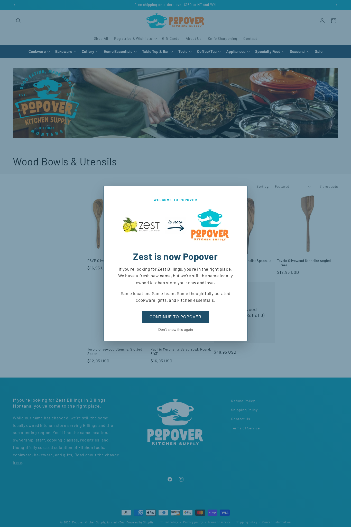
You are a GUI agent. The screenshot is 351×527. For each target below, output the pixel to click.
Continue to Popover (175, 317)
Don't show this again (175, 329)
